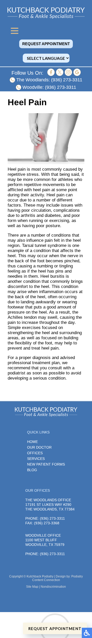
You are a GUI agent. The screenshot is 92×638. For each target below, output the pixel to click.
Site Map (32, 586)
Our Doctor (39, 447)
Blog (32, 470)
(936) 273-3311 (66, 79)
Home (32, 442)
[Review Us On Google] (77, 74)
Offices (35, 453)
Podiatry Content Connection (57, 578)
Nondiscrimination (53, 586)
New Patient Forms (46, 464)
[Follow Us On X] (59, 74)
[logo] (46, 13)
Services (36, 459)
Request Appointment (46, 44)
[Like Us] (51, 74)
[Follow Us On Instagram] (68, 74)
